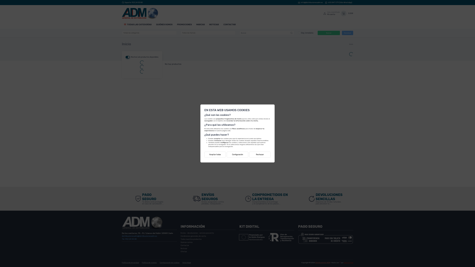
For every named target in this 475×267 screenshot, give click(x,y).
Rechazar (260, 155)
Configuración (237, 155)
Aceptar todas (215, 155)
